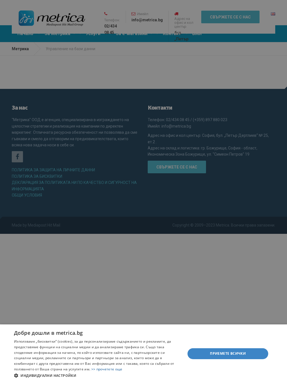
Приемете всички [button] (228, 353)
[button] (97, 375)
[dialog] (143, 353)
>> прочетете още (106, 369)
